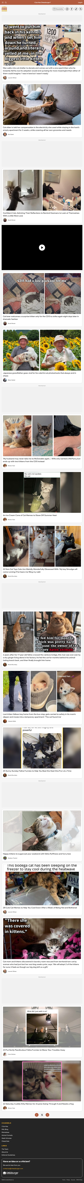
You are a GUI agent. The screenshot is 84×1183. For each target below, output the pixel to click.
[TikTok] (76, 9)
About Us (5, 1152)
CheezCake (5, 1141)
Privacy (68, 1179)
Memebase (5, 1132)
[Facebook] (71, 9)
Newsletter (59, 9)
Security (73, 1179)
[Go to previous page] (37, 1115)
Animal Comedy (7, 1135)
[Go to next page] (47, 1115)
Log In (80, 2)
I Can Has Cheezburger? (42, 2)
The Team (5, 1149)
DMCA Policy (79, 1179)
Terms (63, 1179)
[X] (80, 9)
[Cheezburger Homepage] (42, 1173)
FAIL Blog (5, 1129)
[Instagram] (67, 9)
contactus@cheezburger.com (13, 1168)
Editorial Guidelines (8, 1155)
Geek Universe (6, 1138)
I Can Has (5, 1126)
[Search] (6, 2)
